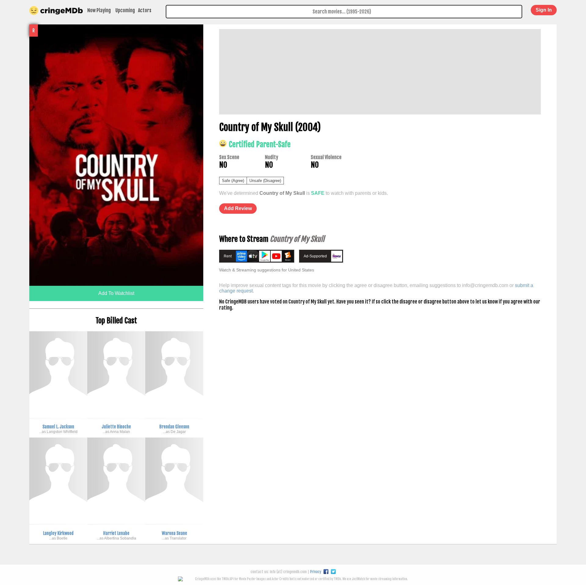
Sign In (544, 10)
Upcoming (125, 10)
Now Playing (99, 10)
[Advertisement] (380, 71)
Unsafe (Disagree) (265, 180)
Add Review (238, 208)
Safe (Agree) (233, 180)
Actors (144, 10)
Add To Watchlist (116, 293)
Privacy (315, 571)
